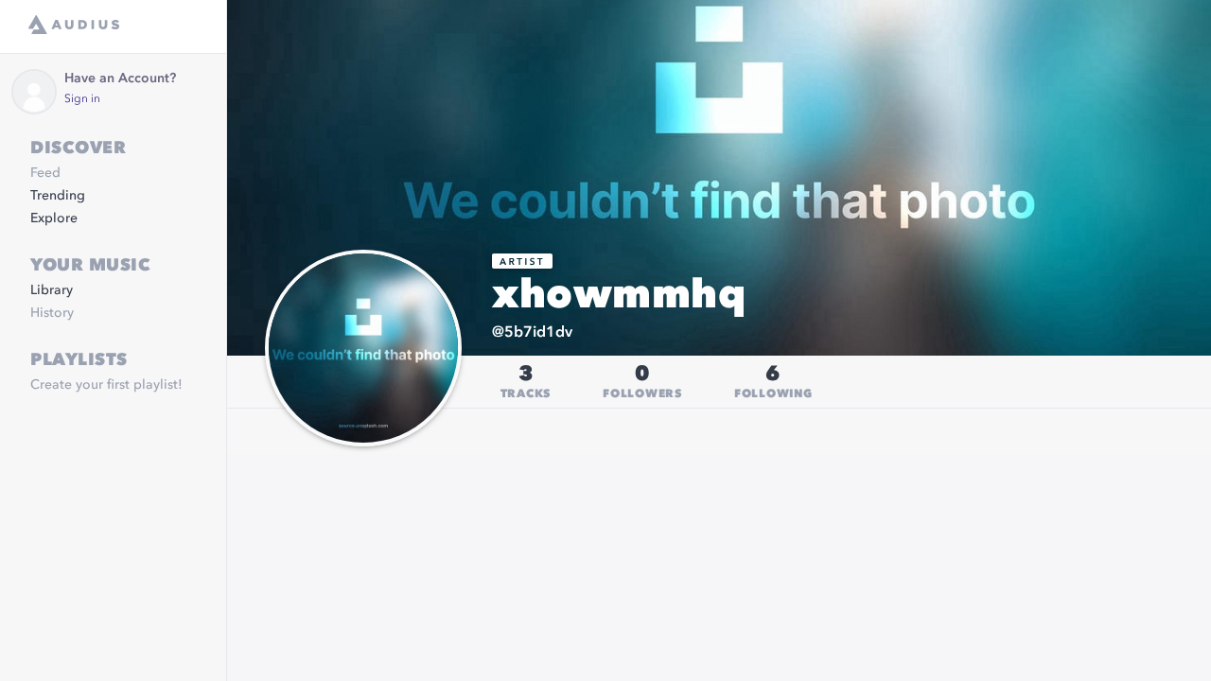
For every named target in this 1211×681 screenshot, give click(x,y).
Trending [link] (57, 195)
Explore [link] (54, 218)
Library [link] (51, 290)
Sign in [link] (82, 99)
